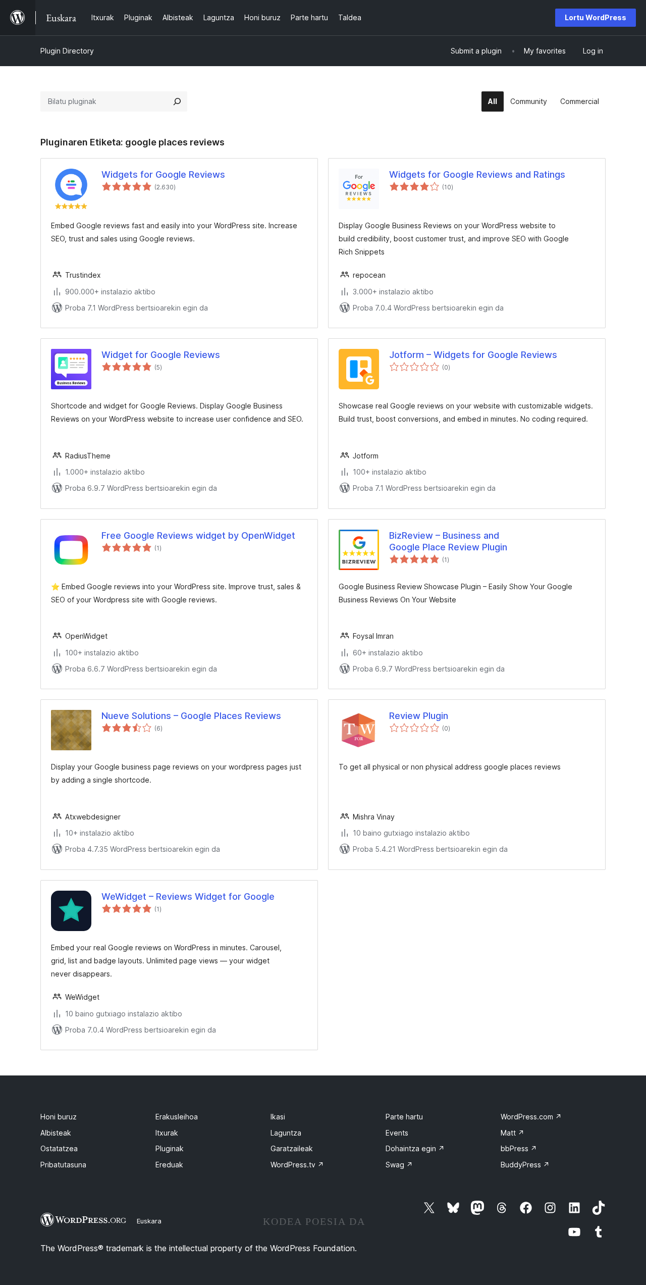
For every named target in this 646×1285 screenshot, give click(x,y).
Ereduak (169, 1164)
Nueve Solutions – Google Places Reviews (191, 715)
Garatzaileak (292, 1148)
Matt (512, 1132)
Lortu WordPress (595, 17)
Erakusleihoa (176, 1116)
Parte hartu (404, 1116)
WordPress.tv (297, 1164)
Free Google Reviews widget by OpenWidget (198, 535)
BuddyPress (525, 1164)
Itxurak (166, 1132)
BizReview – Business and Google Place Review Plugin (448, 541)
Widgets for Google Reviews (163, 174)
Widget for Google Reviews (160, 354)
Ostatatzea (59, 1148)
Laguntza (286, 1132)
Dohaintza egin (415, 1148)
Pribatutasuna (63, 1164)
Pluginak (169, 1148)
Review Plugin (418, 715)
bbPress (519, 1148)
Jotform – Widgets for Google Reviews (473, 354)
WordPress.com (531, 1116)
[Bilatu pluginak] (177, 101)
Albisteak (55, 1132)
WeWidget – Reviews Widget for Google (188, 896)
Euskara (149, 1221)
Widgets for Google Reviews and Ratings (477, 174)
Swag (399, 1164)
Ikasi (278, 1116)
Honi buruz (58, 1116)
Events (397, 1132)
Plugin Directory (67, 50)
